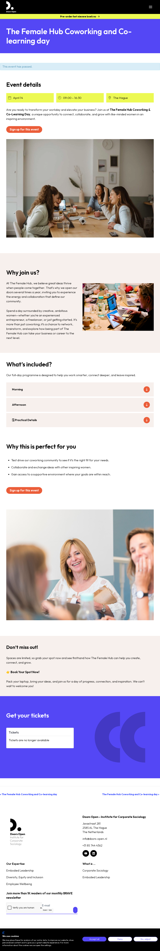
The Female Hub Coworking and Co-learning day (28, 794)
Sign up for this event (24, 129)
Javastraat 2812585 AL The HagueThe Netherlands (94, 828)
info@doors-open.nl (94, 839)
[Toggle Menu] (150, 7)
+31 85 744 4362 (92, 845)
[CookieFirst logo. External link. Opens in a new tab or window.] (3, 932)
